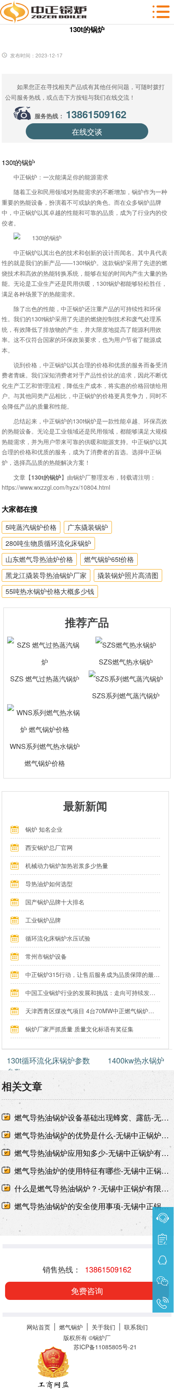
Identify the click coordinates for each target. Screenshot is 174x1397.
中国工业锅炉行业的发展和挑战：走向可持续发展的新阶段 (92, 992)
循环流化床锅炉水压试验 (57, 938)
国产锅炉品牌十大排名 (54, 902)
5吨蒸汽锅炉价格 (31, 527)
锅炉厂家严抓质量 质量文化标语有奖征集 (79, 1029)
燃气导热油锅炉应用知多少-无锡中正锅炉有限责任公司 (93, 1152)
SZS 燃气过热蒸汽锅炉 (44, 679)
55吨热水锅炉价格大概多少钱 (49, 591)
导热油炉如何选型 (49, 883)
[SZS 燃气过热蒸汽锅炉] (44, 645)
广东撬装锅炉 (88, 527)
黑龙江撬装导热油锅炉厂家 (46, 575)
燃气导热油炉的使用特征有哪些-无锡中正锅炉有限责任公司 (93, 1170)
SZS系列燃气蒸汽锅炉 (126, 695)
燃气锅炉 (71, 1327)
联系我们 (136, 1327)
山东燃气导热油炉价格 (39, 559)
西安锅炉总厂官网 (49, 847)
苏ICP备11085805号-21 (105, 1347)
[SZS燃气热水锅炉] (125, 645)
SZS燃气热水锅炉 (126, 662)
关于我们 (103, 1327)
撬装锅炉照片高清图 (128, 575)
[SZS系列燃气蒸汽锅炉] (126, 679)
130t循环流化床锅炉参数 (48, 1060)
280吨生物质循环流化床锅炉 (48, 543)
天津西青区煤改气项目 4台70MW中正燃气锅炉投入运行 (92, 1010)
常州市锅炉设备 (46, 956)
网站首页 (38, 1327)
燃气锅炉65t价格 (109, 559)
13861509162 (96, 114)
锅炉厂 (102, 1337)
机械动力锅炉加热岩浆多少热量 (66, 865)
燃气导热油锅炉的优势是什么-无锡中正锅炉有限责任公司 (93, 1134)
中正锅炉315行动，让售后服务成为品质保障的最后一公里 (92, 974)
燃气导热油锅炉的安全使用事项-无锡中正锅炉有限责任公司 (93, 1205)
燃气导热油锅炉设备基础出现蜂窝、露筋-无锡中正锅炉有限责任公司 (93, 1117)
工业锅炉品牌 (43, 920)
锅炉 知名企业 (44, 829)
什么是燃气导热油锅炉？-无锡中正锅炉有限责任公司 (93, 1188)
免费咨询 (87, 1290)
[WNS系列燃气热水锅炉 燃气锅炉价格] (44, 712)
